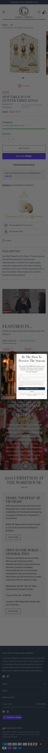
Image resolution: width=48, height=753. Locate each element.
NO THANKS (32, 391)
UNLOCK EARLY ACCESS (31, 388)
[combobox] (20, 379)
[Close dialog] (46, 354)
